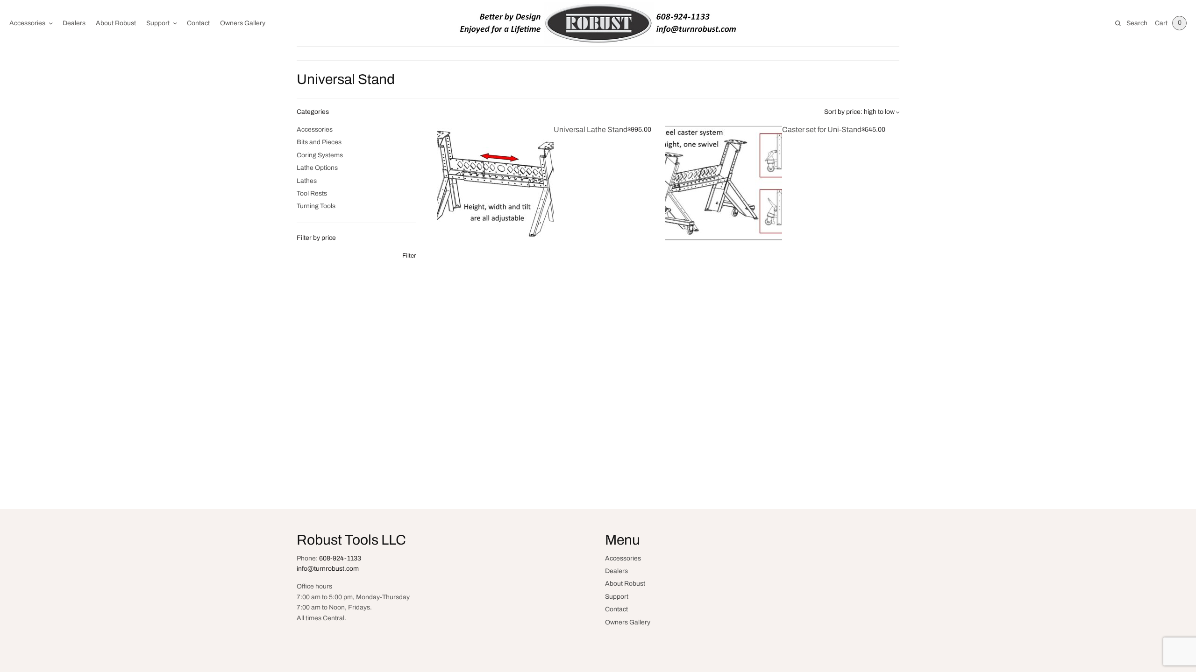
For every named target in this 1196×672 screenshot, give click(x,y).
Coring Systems (320, 155)
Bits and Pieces (319, 142)
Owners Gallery (242, 23)
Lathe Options (317, 167)
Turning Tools (316, 206)
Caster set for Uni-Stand (821, 129)
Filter (409, 256)
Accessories (27, 23)
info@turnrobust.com (328, 568)
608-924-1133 (340, 558)
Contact (198, 23)
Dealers (74, 23)
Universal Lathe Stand (590, 129)
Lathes (307, 180)
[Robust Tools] (598, 23)
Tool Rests (312, 193)
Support (158, 23)
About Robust (116, 23)
